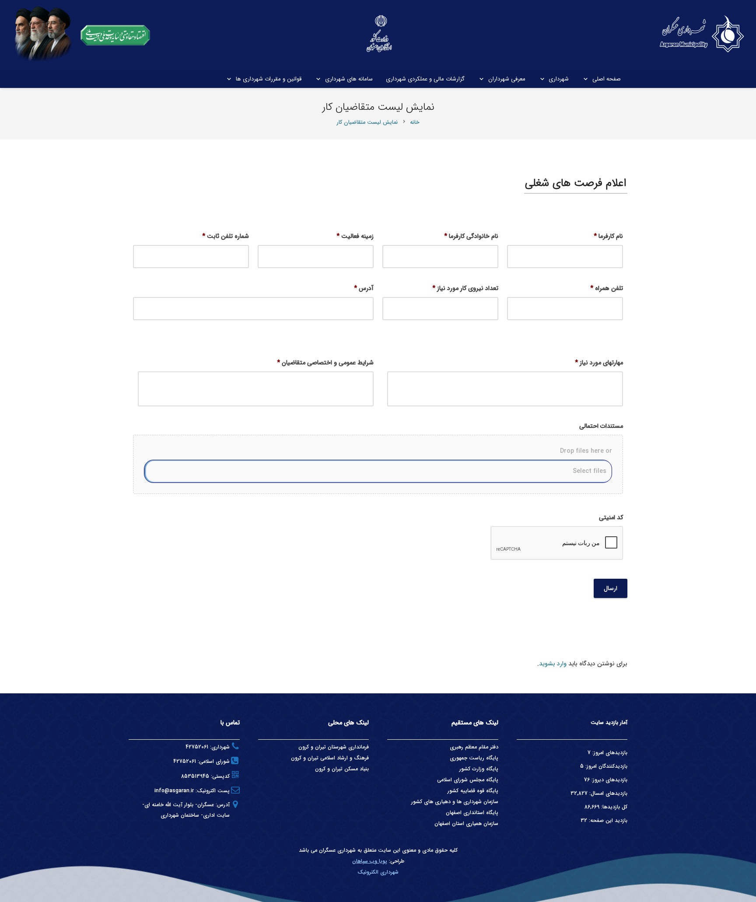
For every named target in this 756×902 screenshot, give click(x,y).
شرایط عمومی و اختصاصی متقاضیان (325, 363)
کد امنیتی (611, 517)
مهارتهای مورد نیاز (599, 363)
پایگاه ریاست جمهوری (474, 758)
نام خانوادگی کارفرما (471, 236)
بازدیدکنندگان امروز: (605, 766)
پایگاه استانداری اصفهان (472, 812)
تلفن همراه (606, 288)
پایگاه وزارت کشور (478, 769)
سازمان (490, 823)
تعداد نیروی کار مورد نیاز (465, 288)
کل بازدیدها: (613, 807)
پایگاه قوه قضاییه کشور (473, 791)
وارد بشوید (553, 663)
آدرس (364, 288)
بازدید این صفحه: (607, 820)
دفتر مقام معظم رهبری (474, 747)
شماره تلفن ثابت (225, 236)
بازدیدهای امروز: (609, 752)
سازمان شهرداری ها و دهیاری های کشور (454, 801)
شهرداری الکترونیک (378, 872)
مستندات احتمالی (601, 426)
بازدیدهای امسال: (607, 793)
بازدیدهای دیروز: (608, 780)
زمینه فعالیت (355, 236)
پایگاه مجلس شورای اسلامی (467, 780)
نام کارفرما (608, 236)
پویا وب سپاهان (369, 861)
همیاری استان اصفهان (458, 823)
